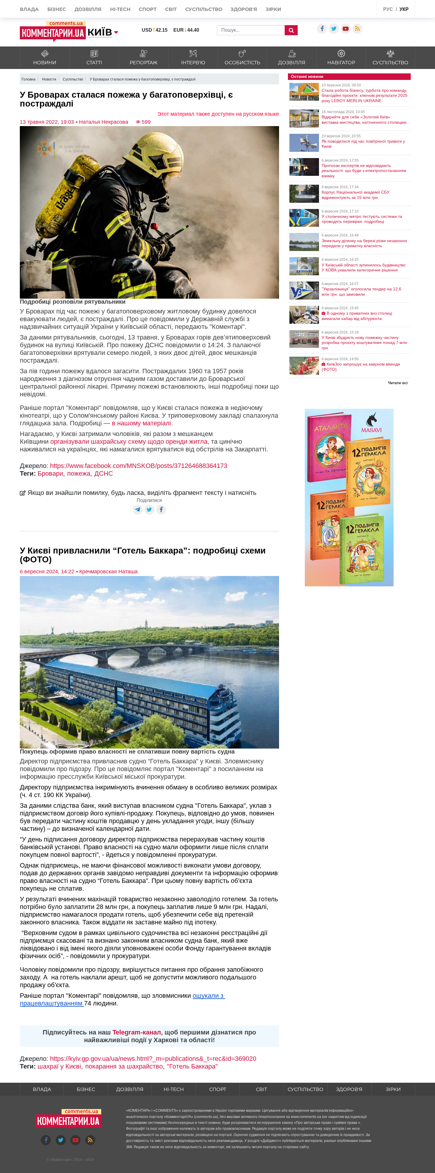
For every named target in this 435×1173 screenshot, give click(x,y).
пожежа (78, 473)
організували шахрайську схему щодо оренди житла (128, 441)
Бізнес (56, 9)
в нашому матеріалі (141, 423)
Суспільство (203, 9)
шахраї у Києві (59, 1066)
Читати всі (398, 383)
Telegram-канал (136, 1032)
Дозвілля (88, 9)
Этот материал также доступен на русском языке (218, 114)
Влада (29, 9)
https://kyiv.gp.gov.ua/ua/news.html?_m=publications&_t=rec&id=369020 (153, 1058)
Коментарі (61, 1160)
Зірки (273, 9)
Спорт (148, 9)
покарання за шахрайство (124, 1066)
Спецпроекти (357, 8)
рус (388, 9)
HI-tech (120, 9)
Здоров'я (244, 9)
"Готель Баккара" (192, 1066)
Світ (171, 9)
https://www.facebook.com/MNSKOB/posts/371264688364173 (138, 465)
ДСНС (103, 473)
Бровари (50, 473)
